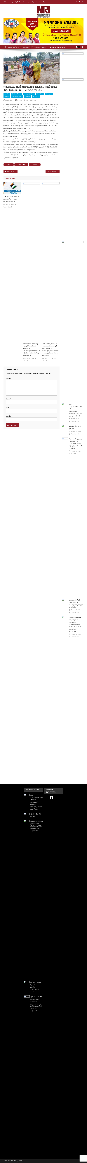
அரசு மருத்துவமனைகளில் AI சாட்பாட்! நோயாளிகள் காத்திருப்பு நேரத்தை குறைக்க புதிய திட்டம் (75, 410)
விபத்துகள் (36, 96)
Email (8, 407)
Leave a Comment (31, 100)
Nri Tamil (19, 100)
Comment (9, 378)
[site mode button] (78, 47)
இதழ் (10, 47)
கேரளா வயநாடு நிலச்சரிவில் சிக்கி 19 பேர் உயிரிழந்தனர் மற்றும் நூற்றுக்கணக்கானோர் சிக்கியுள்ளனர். (12, 171)
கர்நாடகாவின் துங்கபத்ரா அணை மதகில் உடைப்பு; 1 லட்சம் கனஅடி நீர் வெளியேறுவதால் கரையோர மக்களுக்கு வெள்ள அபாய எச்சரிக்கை (50, 349)
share (35, 164)
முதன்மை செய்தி (17, 96)
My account (46, 2)
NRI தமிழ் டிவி (35, 47)
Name (8, 399)
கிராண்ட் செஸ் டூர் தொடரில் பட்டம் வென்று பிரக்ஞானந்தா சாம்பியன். (76, 603)
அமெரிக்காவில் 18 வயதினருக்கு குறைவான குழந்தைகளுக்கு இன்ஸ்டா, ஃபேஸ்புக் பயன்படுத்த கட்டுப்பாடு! (75, 624)
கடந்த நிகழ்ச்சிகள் (29, 94)
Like (8, 164)
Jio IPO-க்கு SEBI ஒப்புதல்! (75, 427)
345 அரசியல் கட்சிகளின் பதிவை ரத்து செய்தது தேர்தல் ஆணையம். (11, 199)
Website (8, 416)
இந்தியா (7, 94)
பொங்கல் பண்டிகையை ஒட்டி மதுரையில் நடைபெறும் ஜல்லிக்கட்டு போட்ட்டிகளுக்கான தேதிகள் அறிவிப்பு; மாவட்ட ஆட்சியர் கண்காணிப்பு (31, 349)
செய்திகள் (16, 47)
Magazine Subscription (57, 47)
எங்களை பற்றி (25, 2)
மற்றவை (43, 47)
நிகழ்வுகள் (26, 47)
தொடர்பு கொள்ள (36, 2)
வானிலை (27, 96)
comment (21, 164)
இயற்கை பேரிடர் (16, 94)
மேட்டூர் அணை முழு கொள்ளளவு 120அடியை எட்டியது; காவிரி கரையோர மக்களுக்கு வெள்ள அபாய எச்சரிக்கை (53, 171)
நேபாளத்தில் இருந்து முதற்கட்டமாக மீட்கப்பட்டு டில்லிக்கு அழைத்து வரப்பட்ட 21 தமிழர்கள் (76, 443)
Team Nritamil (8, 207)
